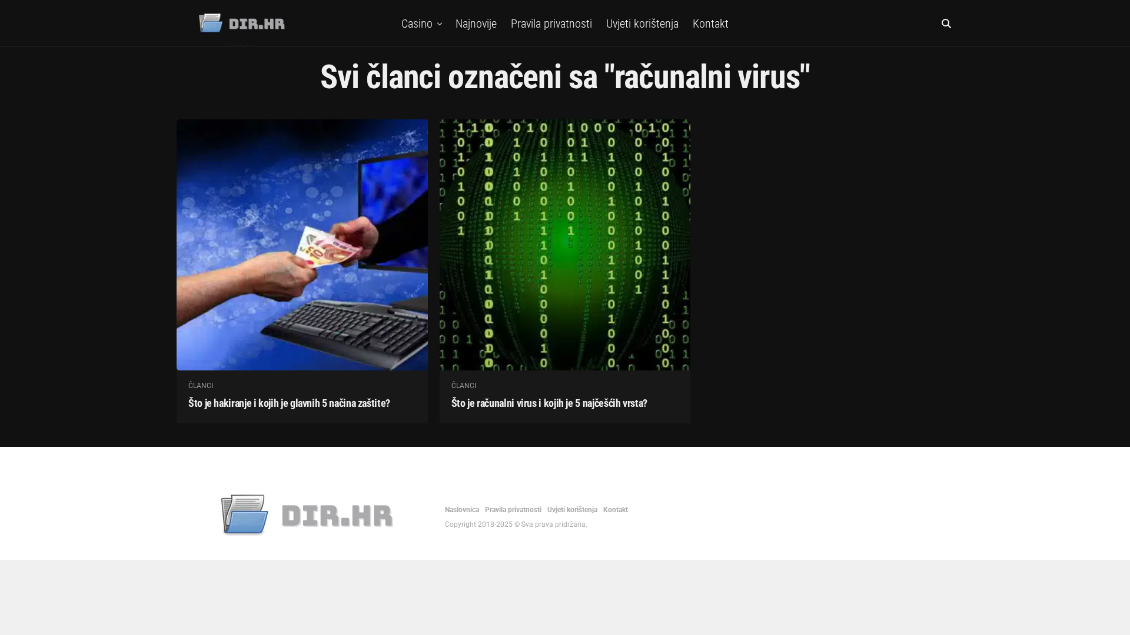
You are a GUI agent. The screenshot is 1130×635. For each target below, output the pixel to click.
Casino (417, 23)
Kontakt (711, 23)
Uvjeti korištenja (642, 23)
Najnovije (476, 23)
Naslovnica (462, 510)
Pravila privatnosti (551, 23)
